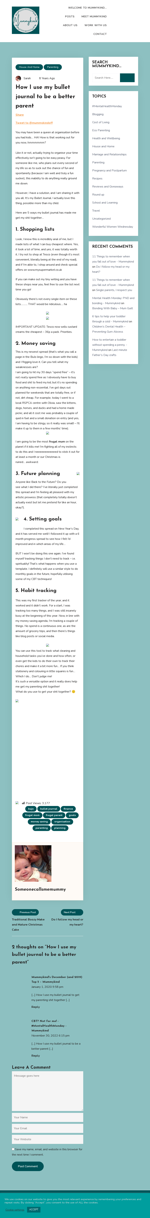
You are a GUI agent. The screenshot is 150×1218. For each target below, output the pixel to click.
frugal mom (32, 815)
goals (72, 815)
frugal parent (54, 815)
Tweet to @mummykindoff (34, 123)
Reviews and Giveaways (107, 187)
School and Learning (105, 203)
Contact (100, 34)
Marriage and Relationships (109, 154)
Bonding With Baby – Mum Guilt (112, 308)
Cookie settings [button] (14, 1209)
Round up (98, 195)
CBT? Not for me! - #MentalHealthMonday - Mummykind (48, 1026)
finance (68, 809)
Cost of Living (100, 122)
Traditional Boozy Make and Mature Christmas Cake (28, 925)
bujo (31, 809)
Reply (35, 1007)
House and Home (29, 67)
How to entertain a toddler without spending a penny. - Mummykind (109, 345)
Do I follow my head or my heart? (67, 922)
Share (20, 115)
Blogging (98, 114)
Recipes (97, 179)
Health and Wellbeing (106, 138)
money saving (39, 821)
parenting (41, 828)
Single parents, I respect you (114, 290)
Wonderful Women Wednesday (112, 227)
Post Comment (28, 1166)
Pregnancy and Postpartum (109, 170)
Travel (96, 211)
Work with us (96, 25)
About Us (70, 25)
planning (59, 828)
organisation (62, 821)
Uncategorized (101, 219)
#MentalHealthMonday (107, 106)
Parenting (52, 67)
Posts (70, 16)
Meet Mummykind (94, 16)
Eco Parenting (101, 130)
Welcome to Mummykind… (87, 7)
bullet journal (48, 809)
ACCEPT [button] (33, 1209)
